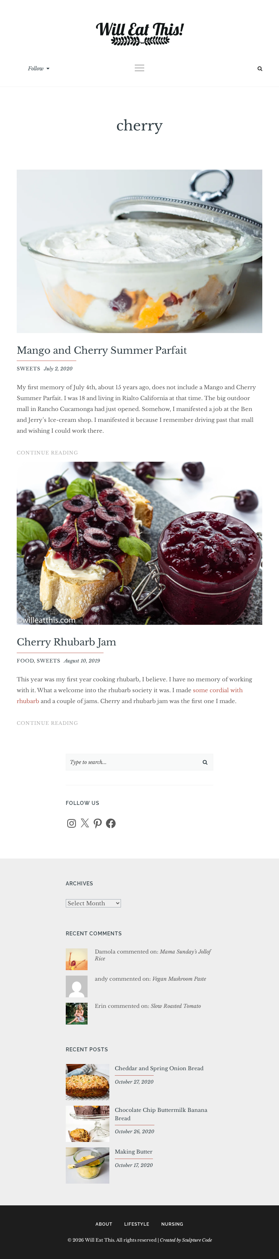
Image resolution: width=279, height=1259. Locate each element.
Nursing (172, 1224)
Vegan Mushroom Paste (179, 979)
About (104, 1224)
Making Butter (134, 1151)
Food (25, 661)
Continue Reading (47, 453)
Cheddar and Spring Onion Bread (159, 1068)
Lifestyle (136, 1224)
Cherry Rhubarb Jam (66, 642)
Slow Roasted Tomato (176, 1006)
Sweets (28, 369)
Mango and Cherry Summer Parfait (102, 350)
